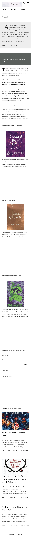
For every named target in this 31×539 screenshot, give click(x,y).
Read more (25, 451)
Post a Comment (13, 45)
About (5, 17)
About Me (13, 9)
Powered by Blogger (16, 534)
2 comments (12, 497)
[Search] (24, 3)
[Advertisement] (15, 392)
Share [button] (4, 45)
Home (4, 9)
